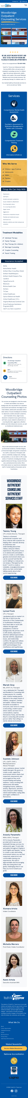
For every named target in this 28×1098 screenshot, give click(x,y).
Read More (14, 577)
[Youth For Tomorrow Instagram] (16, 1091)
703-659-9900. (21, 63)
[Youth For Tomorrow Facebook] (12, 1091)
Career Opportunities (6, 1028)
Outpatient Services (5, 1030)
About (2, 1026)
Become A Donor (5, 1034)
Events (2, 1032)
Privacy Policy (4, 1036)
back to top (14, 1095)
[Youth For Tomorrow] (6, 5)
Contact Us (15, 1)
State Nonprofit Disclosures (7, 1038)
